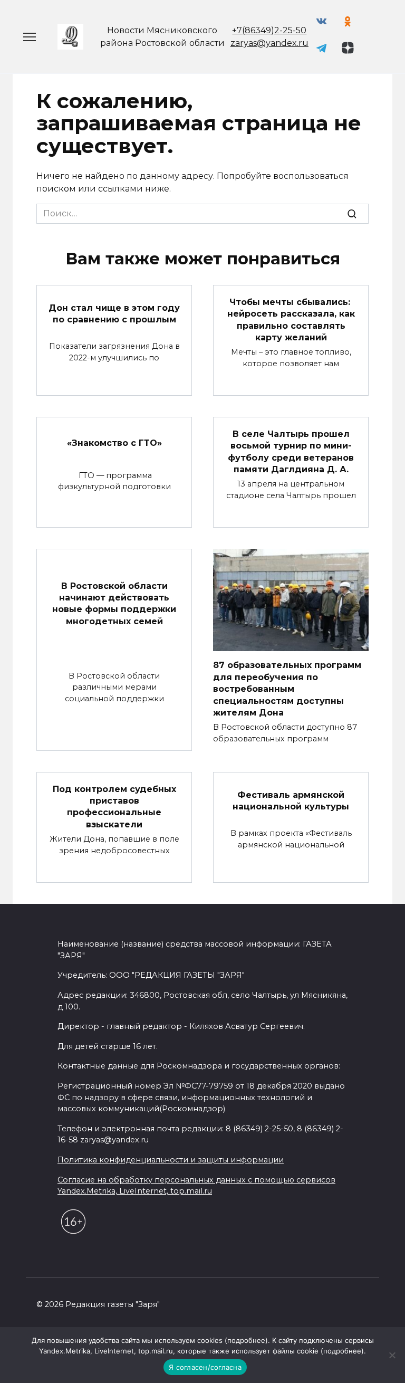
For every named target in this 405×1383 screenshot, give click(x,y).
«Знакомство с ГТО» (114, 442)
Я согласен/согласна (205, 1367)
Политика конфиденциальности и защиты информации (170, 1160)
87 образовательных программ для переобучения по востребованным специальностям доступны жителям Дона (287, 689)
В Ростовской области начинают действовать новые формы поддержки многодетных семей (114, 603)
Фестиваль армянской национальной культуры (291, 800)
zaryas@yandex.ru (269, 43)
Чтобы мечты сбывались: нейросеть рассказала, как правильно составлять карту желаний (291, 319)
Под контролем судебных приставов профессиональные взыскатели (114, 806)
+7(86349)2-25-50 (269, 30)
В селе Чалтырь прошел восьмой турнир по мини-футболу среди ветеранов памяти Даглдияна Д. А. (291, 451)
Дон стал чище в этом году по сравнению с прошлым (114, 314)
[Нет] (392, 1355)
